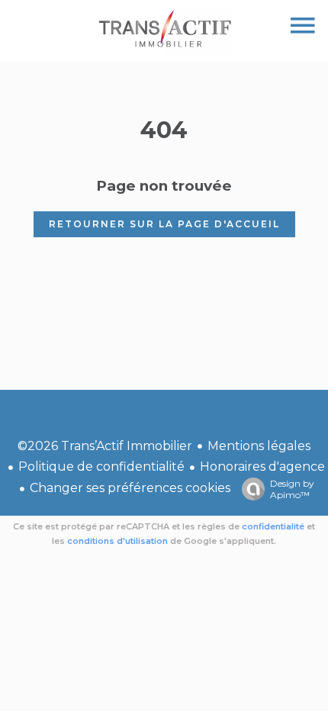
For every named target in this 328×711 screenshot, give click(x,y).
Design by (292, 489)
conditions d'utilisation (117, 541)
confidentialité (273, 526)
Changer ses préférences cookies (130, 488)
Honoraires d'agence (262, 466)
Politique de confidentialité (101, 466)
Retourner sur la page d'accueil (164, 224)
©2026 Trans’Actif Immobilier (105, 446)
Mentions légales (258, 446)
